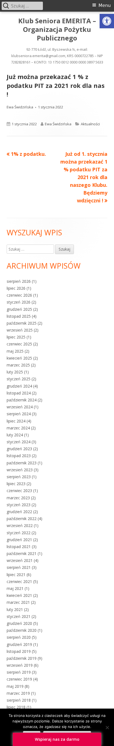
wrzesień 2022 (20, 525)
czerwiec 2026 (19, 295)
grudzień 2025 (19, 309)
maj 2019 (15, 686)
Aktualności (90, 123)
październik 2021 (22, 553)
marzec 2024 (18, 428)
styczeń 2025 (18, 378)
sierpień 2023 (19, 476)
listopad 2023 (19, 455)
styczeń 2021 (18, 616)
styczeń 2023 (18, 504)
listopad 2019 (19, 651)
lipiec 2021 (16, 574)
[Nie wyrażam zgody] (107, 727)
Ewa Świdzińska (20, 107)
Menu (105, 5)
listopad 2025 (19, 316)
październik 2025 (22, 323)
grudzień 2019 (19, 644)
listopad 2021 (19, 546)
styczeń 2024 (18, 441)
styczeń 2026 (18, 302)
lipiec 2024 (16, 421)
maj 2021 (15, 588)
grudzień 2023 (19, 448)
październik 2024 (22, 400)
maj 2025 (15, 351)
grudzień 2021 (19, 539)
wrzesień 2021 (20, 560)
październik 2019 (22, 658)
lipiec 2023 (16, 483)
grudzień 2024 (19, 386)
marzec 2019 (18, 693)
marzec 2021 (18, 602)
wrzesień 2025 (20, 330)
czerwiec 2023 (19, 490)
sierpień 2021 (19, 567)
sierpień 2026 (19, 281)
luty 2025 (15, 372)
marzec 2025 (18, 365)
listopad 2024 (19, 393)
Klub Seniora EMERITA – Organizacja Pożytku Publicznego (57, 29)
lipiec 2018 (16, 707)
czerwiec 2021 (19, 581)
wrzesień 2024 (20, 406)
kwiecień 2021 (19, 595)
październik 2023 (22, 462)
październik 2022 (22, 518)
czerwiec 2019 (19, 679)
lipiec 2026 (16, 288)
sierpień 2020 (19, 637)
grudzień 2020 (19, 623)
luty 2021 (15, 609)
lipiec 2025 (16, 337)
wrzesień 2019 (20, 665)
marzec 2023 (18, 497)
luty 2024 (15, 434)
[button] (107, 21)
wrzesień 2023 (20, 469)
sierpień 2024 (19, 413)
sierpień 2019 (19, 672)
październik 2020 (22, 630)
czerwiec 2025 (19, 344)
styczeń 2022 (18, 532)
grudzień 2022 (19, 511)
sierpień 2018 (19, 700)
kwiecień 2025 (19, 358)
